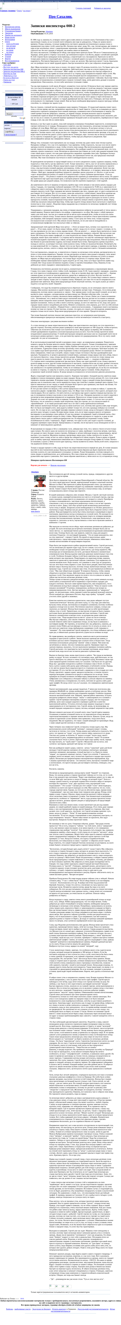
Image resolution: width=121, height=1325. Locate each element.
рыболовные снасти (23, 1309)
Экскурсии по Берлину (41, 1309)
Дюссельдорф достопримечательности (93, 1309)
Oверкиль (7, 82)
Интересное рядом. (12, 27)
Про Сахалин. (60, 16)
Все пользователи (12, 61)
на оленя (9, 50)
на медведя (10, 48)
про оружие (11, 46)
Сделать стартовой (83, 8)
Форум (8, 59)
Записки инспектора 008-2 (14, 71)
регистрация (10, 135)
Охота (19, 11)
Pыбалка (8, 54)
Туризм (8, 57)
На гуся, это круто (10, 67)
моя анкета (35, 511)
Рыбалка (9, 1309)
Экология (9, 33)
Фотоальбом (10, 40)
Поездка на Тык (9, 74)
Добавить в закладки (102, 8)
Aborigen (49, 31)
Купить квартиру (59, 1309)
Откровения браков (13, 31)
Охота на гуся (9, 80)
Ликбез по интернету (13, 35)
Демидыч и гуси (10, 76)
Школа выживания (12, 29)
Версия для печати (58, 465)
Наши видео (10, 37)
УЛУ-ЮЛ (7, 65)
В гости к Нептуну (11, 78)
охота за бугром (12, 44)
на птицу (26, 11)
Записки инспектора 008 (13, 69)
